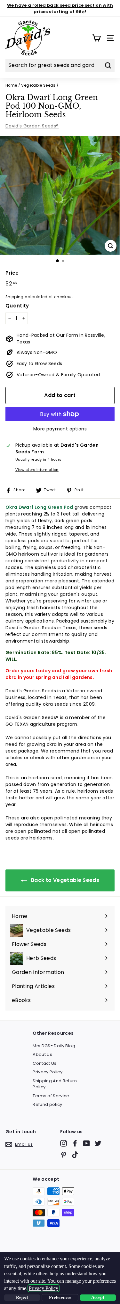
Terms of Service (51, 1096)
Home (11, 85)
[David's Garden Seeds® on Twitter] (98, 1143)
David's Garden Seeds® (32, 126)
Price (12, 273)
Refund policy (47, 1104)
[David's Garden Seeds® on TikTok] (75, 1154)
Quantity (17, 305)
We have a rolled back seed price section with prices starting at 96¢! (60, 8)
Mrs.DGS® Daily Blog (54, 1046)
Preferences (60, 1297)
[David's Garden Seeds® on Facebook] (75, 1143)
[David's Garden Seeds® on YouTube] (86, 1143)
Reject (22, 1297)
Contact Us (45, 1063)
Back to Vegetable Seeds (64, 880)
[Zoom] (110, 246)
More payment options (60, 429)
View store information (37, 469)
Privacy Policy (47, 1072)
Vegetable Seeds (38, 85)
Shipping (14, 296)
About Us (42, 1054)
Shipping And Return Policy (55, 1084)
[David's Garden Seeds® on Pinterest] (63, 1154)
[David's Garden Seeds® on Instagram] (63, 1143)
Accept (97, 1297)
